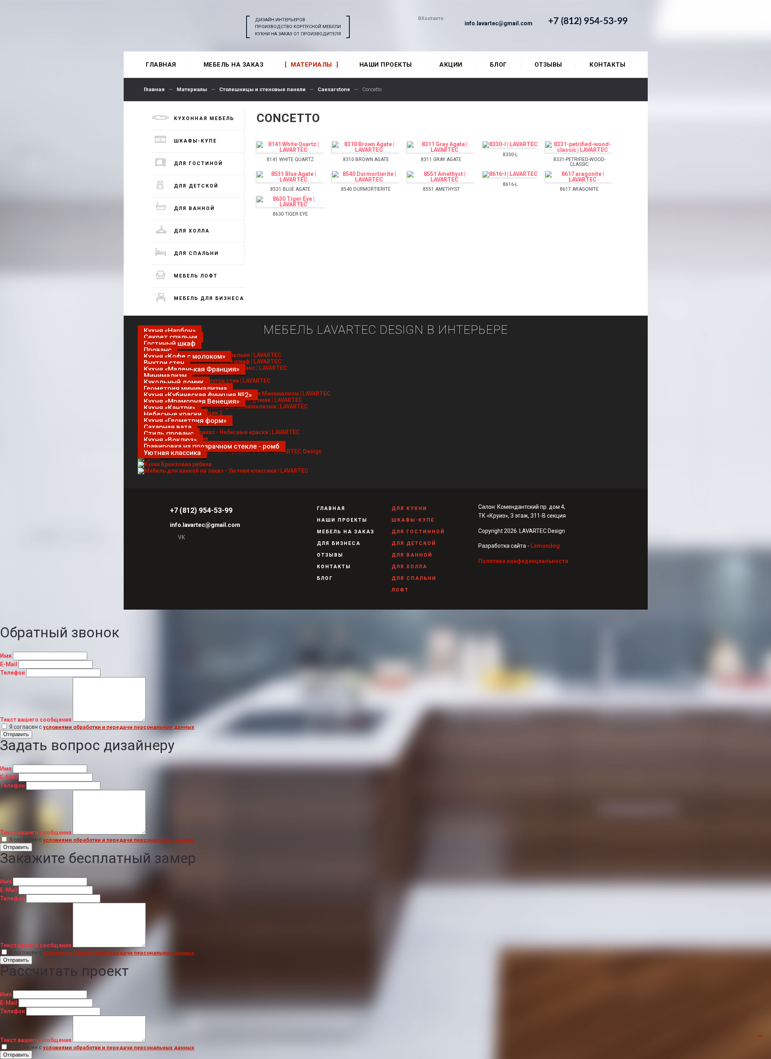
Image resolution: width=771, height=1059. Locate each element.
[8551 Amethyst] (441, 176)
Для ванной (194, 208)
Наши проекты (342, 520)
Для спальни (196, 253)
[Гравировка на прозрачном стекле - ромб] (175, 464)
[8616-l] (510, 174)
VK (181, 537)
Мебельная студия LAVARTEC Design (189, 27)
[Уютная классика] (223, 470)
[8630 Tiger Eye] (290, 201)
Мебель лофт (196, 276)
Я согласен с (101, 727)
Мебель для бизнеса (209, 298)
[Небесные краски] (219, 432)
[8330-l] (510, 144)
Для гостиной (198, 163)
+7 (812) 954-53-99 (588, 21)
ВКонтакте (431, 18)
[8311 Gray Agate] (441, 147)
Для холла (192, 231)
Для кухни (409, 508)
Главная (331, 508)
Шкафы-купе (195, 141)
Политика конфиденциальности (523, 561)
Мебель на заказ (345, 532)
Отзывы (330, 555)
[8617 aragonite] (579, 176)
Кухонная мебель (204, 118)
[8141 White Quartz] (290, 147)
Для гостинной (418, 532)
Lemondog (545, 546)
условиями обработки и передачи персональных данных (118, 727)
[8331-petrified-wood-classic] (579, 147)
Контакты (334, 566)
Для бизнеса (339, 543)
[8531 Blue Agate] (290, 176)
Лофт (400, 590)
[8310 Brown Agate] (366, 147)
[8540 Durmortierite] (366, 176)
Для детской (196, 186)
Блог (325, 578)
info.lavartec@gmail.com (498, 23)
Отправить (16, 734)
